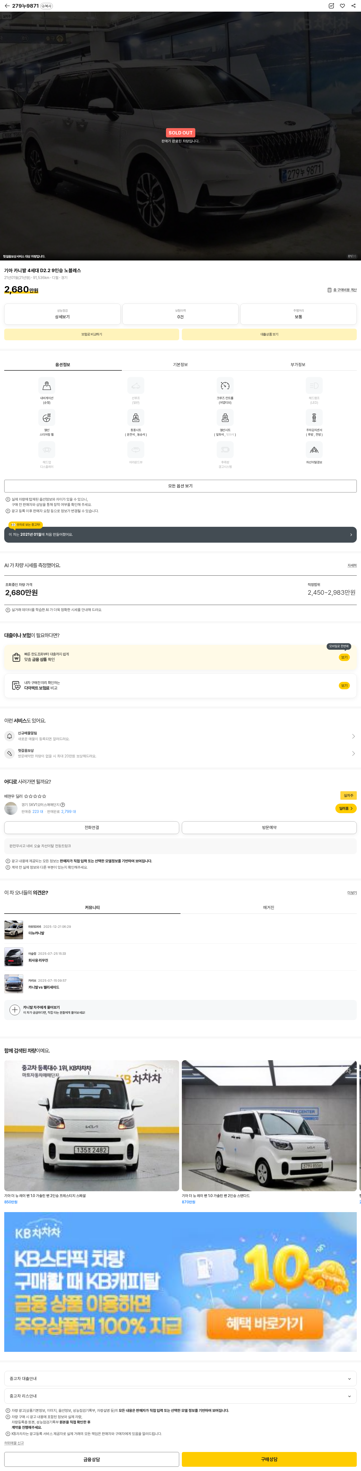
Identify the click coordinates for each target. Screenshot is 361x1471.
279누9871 (31, 6)
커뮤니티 (92, 907)
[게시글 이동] (180, 929)
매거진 (268, 907)
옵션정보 (62, 364)
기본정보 (180, 364)
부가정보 (298, 364)
